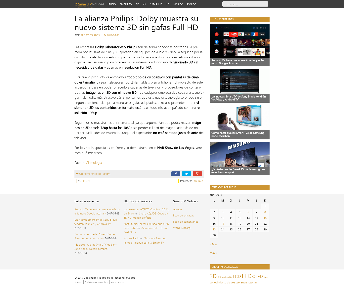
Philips (86, 181)
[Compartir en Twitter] (186, 173)
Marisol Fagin (132, 238)
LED (246, 275)
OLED (257, 276)
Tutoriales (252, 282)
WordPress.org (182, 228)
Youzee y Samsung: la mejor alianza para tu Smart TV (145, 240)
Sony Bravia (241, 282)
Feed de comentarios (185, 221)
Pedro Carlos (90, 35)
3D (137, 4)
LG (167, 4)
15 (265, 218)
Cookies (78, 282)
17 (222, 223)
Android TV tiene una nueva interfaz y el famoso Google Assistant (97, 211)
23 (214, 229)
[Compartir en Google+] (197, 173)
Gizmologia (94, 162)
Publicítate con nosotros (96, 282)
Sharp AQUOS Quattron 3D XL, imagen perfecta (146, 215)
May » (213, 253)
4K (144, 4)
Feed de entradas (183, 215)
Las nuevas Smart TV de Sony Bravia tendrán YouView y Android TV (95, 221)
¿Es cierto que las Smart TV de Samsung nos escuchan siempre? (95, 246)
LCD (200, 181)
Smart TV (126, 4)
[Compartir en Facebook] (175, 173)
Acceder (178, 209)
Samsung (156, 4)
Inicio (112, 4)
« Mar (213, 244)
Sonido (191, 4)
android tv (227, 277)
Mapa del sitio (117, 282)
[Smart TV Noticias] (91, 4)
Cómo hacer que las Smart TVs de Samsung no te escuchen (94, 236)
